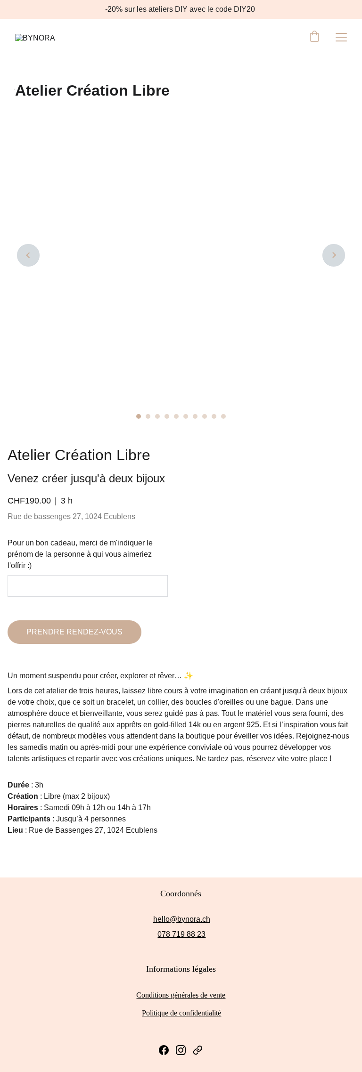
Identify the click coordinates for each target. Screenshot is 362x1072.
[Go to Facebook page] (164, 1050)
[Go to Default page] (198, 1050)
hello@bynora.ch (181, 919)
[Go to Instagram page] (181, 1050)
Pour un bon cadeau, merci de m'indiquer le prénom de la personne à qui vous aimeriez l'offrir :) (80, 554)
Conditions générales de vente (180, 995)
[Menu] (341, 37)
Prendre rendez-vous (74, 632)
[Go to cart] (314, 37)
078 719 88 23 (181, 934)
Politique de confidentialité (181, 1013)
